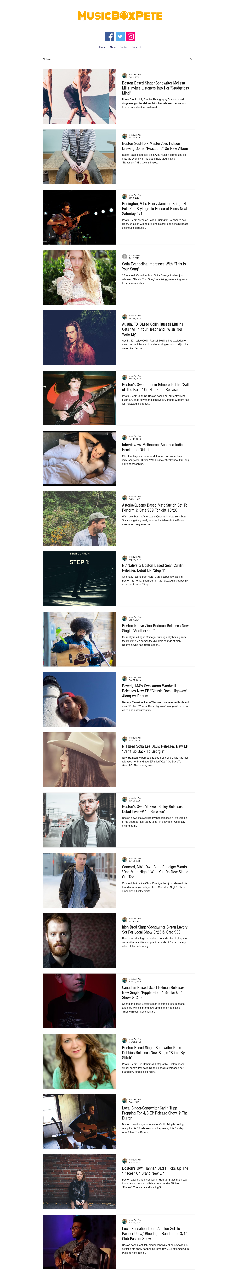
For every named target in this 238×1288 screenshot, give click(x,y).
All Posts (47, 59)
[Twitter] (120, 36)
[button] (191, 59)
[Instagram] (130, 36)
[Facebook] (109, 36)
